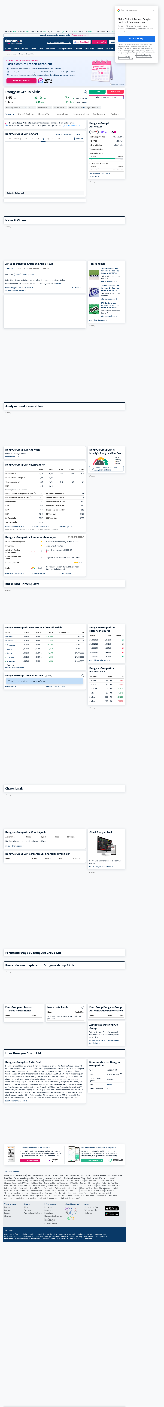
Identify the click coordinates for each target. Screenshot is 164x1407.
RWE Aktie (8, 1190)
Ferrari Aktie (23, 1188)
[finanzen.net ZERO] (45, 80)
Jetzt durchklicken (108, 281)
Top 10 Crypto (52, 31)
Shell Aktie (64, 1198)
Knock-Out (94, 1043)
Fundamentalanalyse (14, 573)
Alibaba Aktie (101, 1195)
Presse (7, 1213)
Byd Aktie (84, 1183)
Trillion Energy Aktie (108, 1178)
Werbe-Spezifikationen (33, 1213)
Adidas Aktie (67, 1195)
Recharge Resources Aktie (74, 1178)
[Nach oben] (120, 1404)
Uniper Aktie (53, 1198)
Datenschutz (49, 1210)
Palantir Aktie (63, 1190)
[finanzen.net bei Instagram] (67, 1208)
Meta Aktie (26, 1193)
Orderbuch (10, 686)
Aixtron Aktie (31, 1198)
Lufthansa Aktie (63, 1183)
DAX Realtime (38, 1175)
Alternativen (64, 573)
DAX (6, 31)
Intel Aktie (90, 1195)
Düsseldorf (9, 636)
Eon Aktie (93, 1193)
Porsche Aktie (37, 1193)
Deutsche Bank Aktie (97, 1183)
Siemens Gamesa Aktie (101, 1175)
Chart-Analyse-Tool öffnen (100, 866)
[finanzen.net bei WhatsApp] (69, 1218)
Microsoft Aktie (10, 1185)
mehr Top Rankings (97, 320)
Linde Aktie (112, 1195)
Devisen (109, 49)
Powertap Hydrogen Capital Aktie (49, 1178)
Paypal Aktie (48, 1188)
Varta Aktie (83, 1193)
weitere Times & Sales (55, 686)
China (109, 1085)
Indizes (24, 49)
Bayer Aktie (59, 1180)
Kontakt (7, 1207)
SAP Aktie (74, 1185)
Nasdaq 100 (74, 1175)
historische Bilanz (39, 526)
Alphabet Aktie (86, 1190)
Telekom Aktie (60, 1188)
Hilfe (26, 1207)
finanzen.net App (91, 1207)
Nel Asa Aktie (113, 1183)
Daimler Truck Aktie (88, 1185)
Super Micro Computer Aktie (105, 1188)
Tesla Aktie (48, 1180)
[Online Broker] (14, 43)
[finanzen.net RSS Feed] (73, 1218)
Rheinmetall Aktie (35, 1180)
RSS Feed (75, 287)
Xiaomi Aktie (72, 1193)
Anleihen (78, 49)
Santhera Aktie (93, 1178)
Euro (95, 31)
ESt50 (19, 31)
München (9, 640)
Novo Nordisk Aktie (21, 1190)
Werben (27, 1210)
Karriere (7, 1210)
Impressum (49, 1207)
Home (8, 54)
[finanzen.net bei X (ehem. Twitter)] (67, 1213)
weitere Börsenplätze (14, 667)
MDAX (47, 1175)
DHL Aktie (69, 1180)
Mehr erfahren (20, 80)
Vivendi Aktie (73, 1188)
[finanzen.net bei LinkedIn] (71, 1213)
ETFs (41, 49)
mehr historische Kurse (99, 660)
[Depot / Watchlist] (85, 92)
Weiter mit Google (136, 38)
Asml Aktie (20, 1198)
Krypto (100, 49)
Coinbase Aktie (50, 1190)
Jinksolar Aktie (52, 1185)
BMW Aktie (109, 1190)
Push (9, 138)
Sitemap (7, 1216)
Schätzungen (64, 526)
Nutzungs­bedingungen (53, 1216)
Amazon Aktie (9, 1180)
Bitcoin (81, 31)
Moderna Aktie (86, 1188)
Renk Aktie (101, 1185)
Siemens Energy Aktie (13, 1183)
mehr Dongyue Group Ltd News (18, 287)
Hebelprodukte (65, 49)
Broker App (89, 1213)
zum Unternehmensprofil (15, 1101)
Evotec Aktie (9, 1198)
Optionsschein (113, 1040)
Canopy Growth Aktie (12, 1195)
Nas (67, 31)
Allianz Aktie (37, 1183)
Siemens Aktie (49, 1183)
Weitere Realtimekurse (99, 173)
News (16, 49)
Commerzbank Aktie (106, 1180)
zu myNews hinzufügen (15, 290)
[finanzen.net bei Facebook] (71, 1208)
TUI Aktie (26, 1183)
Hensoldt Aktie (36, 1188)
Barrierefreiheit (50, 1224)
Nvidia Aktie (22, 1180)
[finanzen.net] (14, 41)
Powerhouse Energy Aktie (24, 1178)
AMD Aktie (74, 1190)
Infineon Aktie (36, 1190)
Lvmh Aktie (42, 1198)
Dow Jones (64, 1175)
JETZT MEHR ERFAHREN (92, 1160)
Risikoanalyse (38, 573)
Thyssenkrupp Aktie (12, 1193)
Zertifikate (50, 49)
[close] (153, 10)
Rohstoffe (89, 49)
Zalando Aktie (28, 1195)
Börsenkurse (9, 1175)
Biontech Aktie (39, 1185)
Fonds (33, 49)
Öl (107, 31)
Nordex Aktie (79, 1195)
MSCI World (35, 31)
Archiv (58, 283)
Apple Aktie (64, 1185)
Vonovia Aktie (104, 1193)
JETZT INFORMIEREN (30, 1160)
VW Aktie (74, 1183)
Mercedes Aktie (114, 1185)
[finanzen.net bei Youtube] (75, 1208)
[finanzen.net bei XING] (75, 1213)
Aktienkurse (21, 1175)
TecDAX (55, 1175)
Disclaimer (48, 1213)
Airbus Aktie (99, 1190)
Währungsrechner (92, 1210)
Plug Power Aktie (24, 1185)
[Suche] (69, 42)
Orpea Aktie (117, 1175)
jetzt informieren (71, 125)
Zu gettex (93, 176)
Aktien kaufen (76, 1198)
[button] (82, 42)
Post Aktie (8, 1178)
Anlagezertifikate (96, 1040)
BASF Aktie (79, 1180)
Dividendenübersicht (14, 526)
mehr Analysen (11, 457)
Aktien (8, 49)
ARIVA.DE (62, 1239)
